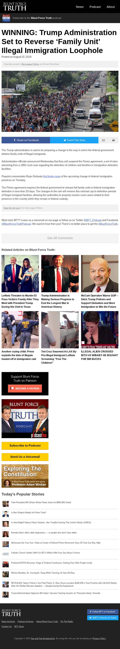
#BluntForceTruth (108, 224)
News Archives (8, 621)
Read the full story (12, 208)
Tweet (76, 140)
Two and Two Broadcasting (43, 638)
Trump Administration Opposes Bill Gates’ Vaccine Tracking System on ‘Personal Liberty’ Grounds (55, 593)
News (80, 6)
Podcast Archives (26, 621)
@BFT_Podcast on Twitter (104, 618)
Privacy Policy (99, 638)
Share (27, 140)
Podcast (95, 6)
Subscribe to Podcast (25, 445)
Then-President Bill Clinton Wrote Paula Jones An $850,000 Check (41, 502)
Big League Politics (30, 64)
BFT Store (19, 626)
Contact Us (7, 626)
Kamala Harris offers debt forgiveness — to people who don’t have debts (44, 532)
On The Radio (66, 621)
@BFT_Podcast (92, 220)
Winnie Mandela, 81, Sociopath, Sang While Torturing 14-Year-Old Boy (43, 573)
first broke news (52, 176)
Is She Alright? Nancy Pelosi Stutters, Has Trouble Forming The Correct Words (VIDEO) (51, 522)
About (111, 6)
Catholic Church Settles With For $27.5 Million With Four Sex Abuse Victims (45, 553)
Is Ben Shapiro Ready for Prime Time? (28, 512)
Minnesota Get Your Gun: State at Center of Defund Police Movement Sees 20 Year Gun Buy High (55, 543)
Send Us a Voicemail (25, 456)
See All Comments (60, 238)
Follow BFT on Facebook (103, 612)
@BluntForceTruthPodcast (16, 224)
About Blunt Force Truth (47, 621)
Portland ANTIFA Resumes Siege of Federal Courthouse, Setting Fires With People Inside (51, 563)
